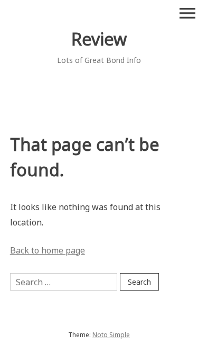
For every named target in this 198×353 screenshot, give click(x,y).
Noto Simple (111, 334)
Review (99, 39)
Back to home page (47, 250)
